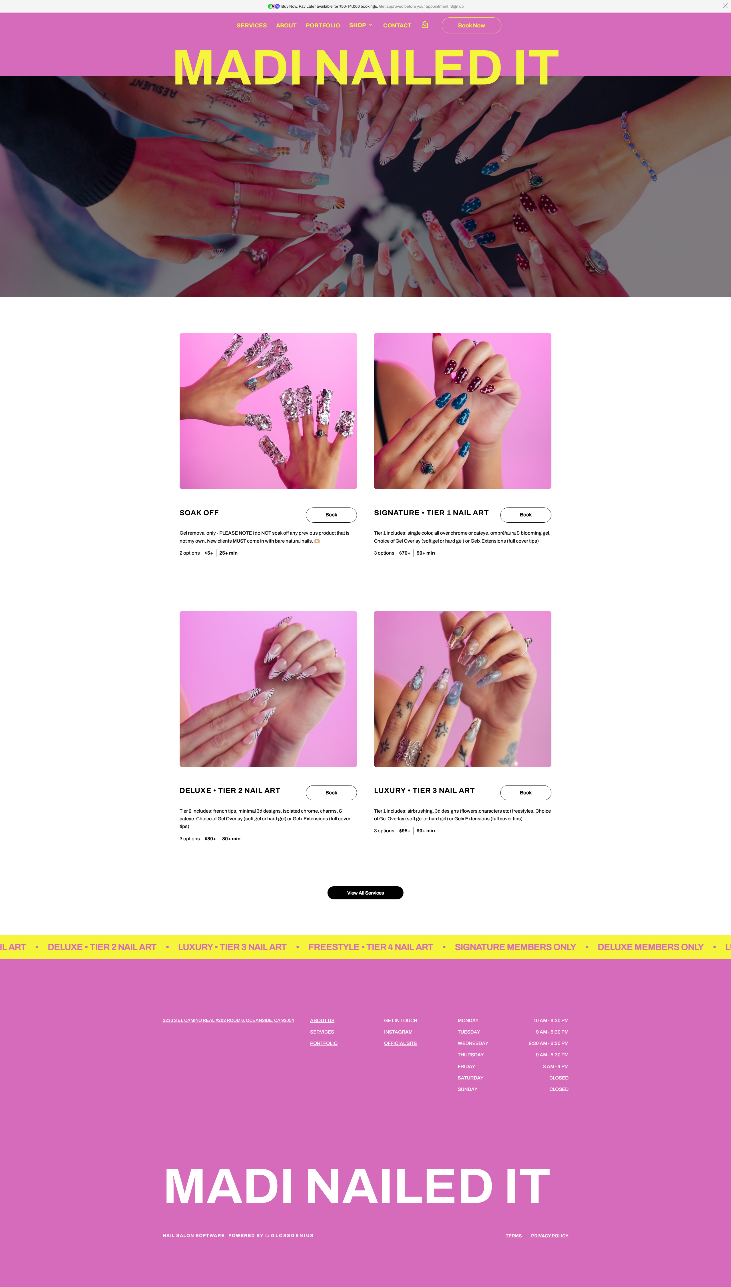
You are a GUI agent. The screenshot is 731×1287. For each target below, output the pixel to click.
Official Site (400, 1043)
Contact (397, 25)
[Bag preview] (425, 25)
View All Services (365, 892)
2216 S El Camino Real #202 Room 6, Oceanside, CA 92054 (228, 1020)
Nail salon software (194, 1235)
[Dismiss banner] (725, 5)
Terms (514, 1235)
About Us (322, 1020)
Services (252, 25)
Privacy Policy (550, 1235)
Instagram (398, 1032)
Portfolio (323, 25)
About (286, 25)
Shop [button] (357, 25)
